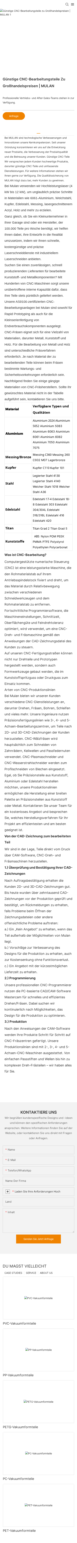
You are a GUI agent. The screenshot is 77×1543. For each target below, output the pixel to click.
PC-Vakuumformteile (18, 1479)
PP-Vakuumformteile (18, 1375)
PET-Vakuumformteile (19, 1530)
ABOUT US (46, 1272)
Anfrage (13, 115)
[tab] (38, 132)
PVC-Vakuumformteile (19, 1323)
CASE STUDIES (13, 1272)
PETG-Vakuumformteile (20, 1427)
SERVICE (31, 1272)
